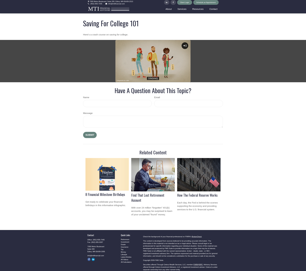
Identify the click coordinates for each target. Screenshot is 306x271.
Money (123, 252)
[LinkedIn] (166, 2)
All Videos (124, 259)
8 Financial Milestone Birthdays (105, 194)
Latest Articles (126, 257)
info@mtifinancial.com (116, 4)
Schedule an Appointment (206, 2)
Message (88, 113)
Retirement (125, 239)
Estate (123, 244)
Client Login (184, 2)
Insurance (124, 247)
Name (86, 97)
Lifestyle (124, 254)
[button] (168, 9)
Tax (122, 249)
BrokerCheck (197, 237)
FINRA (195, 265)
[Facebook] (173, 2)
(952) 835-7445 (96, 4)
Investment (125, 242)
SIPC (201, 265)
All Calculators (126, 262)
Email (157, 97)
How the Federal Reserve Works (197, 195)
